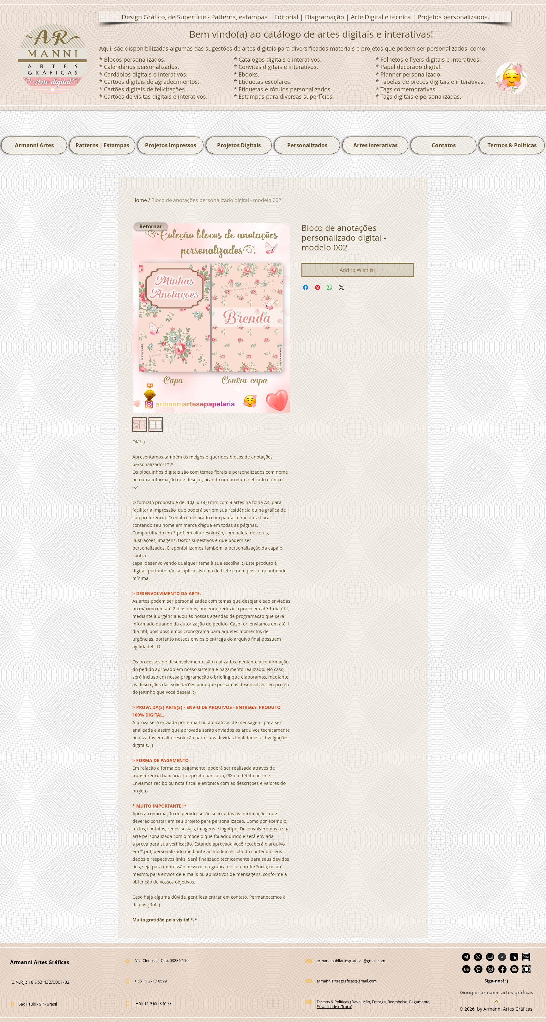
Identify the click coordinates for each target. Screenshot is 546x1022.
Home (139, 200)
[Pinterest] (478, 969)
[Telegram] (466, 957)
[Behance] (466, 969)
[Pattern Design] (514, 957)
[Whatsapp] (478, 957)
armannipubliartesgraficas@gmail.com (351, 960)
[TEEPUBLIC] (526, 969)
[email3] (490, 957)
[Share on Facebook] (305, 287)
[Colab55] (502, 957)
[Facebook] (502, 969)
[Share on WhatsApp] (329, 287)
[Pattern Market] (526, 957)
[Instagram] (490, 969)
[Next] (496, 1001)
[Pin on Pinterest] (317, 287)
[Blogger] (514, 969)
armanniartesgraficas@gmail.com (347, 980)
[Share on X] (341, 287)
